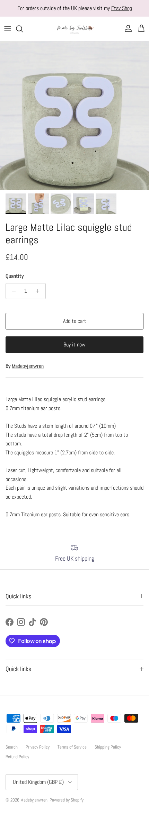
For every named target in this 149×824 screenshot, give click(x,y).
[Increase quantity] (39, 291)
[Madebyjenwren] (74, 28)
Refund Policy (17, 757)
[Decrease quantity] (12, 291)
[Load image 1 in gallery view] (74, 115)
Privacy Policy (38, 747)
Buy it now (74, 344)
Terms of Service (72, 747)
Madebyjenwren (28, 366)
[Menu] (7, 28)
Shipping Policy (108, 747)
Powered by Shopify (67, 800)
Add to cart (74, 321)
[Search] (22, 28)
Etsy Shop (121, 8)
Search (12, 747)
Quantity (15, 276)
